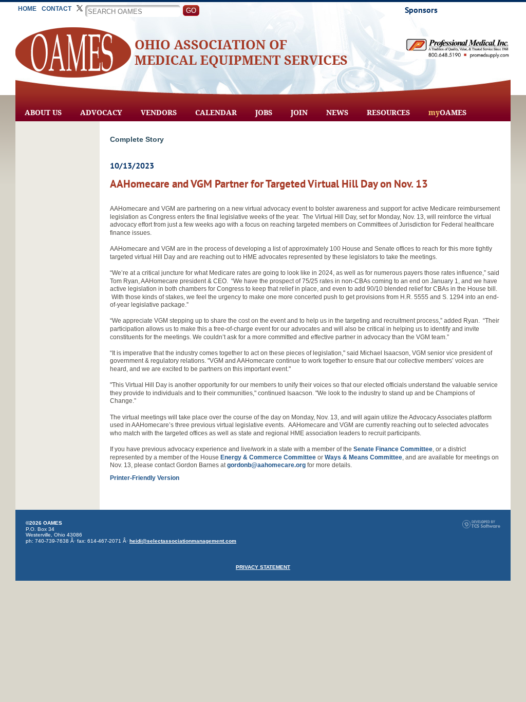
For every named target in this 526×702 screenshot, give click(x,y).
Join (299, 112)
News (337, 112)
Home (27, 8)
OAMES (447, 112)
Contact (56, 8)
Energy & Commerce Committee (268, 457)
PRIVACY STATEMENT (263, 567)
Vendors (159, 112)
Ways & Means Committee (363, 457)
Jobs (263, 112)
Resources (388, 112)
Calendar (216, 112)
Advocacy (101, 112)
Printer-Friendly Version (144, 478)
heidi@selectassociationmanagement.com (182, 541)
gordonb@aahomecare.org (266, 465)
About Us (43, 112)
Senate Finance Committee (393, 449)
